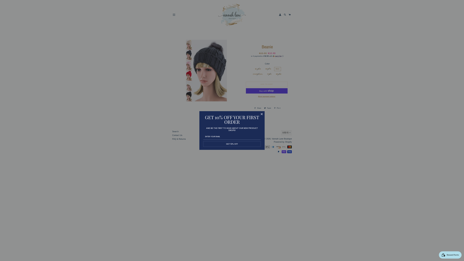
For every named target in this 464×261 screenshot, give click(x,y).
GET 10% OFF (232, 144)
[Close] (262, 114)
